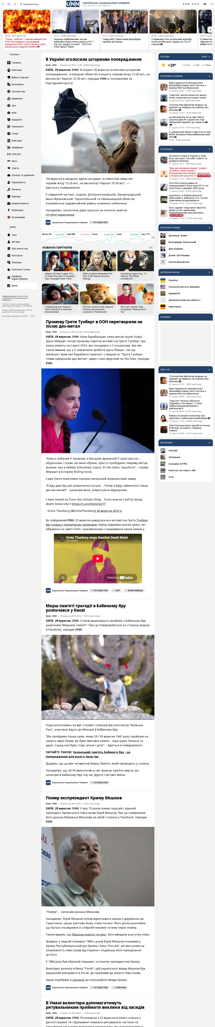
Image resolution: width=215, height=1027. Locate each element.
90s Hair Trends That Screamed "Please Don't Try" (133, 309)
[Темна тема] (15, 4)
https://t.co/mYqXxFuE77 (88, 504)
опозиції (78, 980)
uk (205, 4)
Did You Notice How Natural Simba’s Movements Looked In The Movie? (98, 309)
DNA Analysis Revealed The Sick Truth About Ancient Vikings (97, 276)
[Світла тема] (3, 4)
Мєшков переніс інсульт (89, 934)
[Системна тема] (9, 4)
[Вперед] (210, 29)
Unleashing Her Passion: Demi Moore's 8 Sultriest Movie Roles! (58, 309)
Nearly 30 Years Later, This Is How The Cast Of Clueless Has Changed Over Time (60, 276)
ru (211, 4)
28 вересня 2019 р (109, 511)
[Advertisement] (185, 342)
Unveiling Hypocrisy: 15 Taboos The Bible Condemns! (134, 276)
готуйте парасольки (60, 214)
